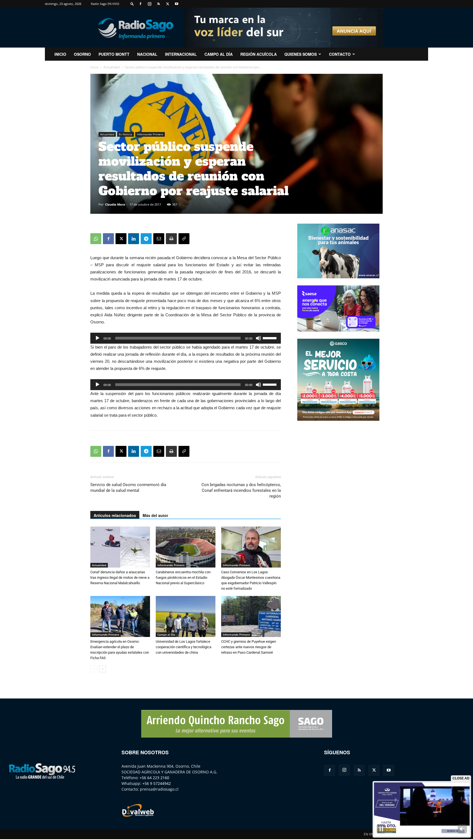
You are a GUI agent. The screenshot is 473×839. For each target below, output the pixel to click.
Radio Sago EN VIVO (105, 4)
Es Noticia (125, 134)
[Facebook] (140, 4)
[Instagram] (149, 4)
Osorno (82, 54)
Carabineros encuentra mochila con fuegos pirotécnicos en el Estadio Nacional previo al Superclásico (183, 577)
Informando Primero (150, 134)
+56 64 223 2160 (154, 777)
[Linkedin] (133, 238)
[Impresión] (171, 238)
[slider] (270, 338)
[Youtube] (176, 4)
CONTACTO (340, 54)
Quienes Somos (300, 54)
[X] (167, 4)
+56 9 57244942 (156, 783)
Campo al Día (218, 54)
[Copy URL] (183, 238)
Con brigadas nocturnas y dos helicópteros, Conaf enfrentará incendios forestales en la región (241, 490)
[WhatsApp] (95, 238)
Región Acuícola (258, 54)
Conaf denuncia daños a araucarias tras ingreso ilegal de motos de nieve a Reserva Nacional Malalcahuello (119, 577)
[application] (185, 338)
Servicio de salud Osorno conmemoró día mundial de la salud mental (128, 487)
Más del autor (155, 515)
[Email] (158, 238)
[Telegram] (146, 238)
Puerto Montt (114, 54)
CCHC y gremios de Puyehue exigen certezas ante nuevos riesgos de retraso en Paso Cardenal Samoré (248, 646)
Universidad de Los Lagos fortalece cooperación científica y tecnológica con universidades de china (183, 646)
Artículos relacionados (115, 515)
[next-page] (102, 668)
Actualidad (111, 67)
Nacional (147, 54)
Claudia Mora (115, 204)
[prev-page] (93, 668)
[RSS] (158, 4)
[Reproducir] (97, 338)
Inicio (94, 67)
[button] (132, 4)
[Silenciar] (258, 338)
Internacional (181, 54)
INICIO (60, 54)
